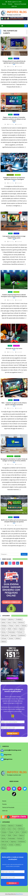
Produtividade (11, 632)
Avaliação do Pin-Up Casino (14, 348)
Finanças (11, 625)
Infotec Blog (11, 66)
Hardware (23, 625)
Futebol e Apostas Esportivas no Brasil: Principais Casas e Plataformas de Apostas (14, 295)
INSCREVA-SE (12, 883)
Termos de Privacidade (20, 4)
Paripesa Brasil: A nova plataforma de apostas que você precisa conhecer (14, 62)
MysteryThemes (19, 894)
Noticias (3, 632)
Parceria (10, 4)
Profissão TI (20, 632)
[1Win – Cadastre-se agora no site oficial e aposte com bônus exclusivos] (14, 387)
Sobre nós (14, 6)
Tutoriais (11, 638)
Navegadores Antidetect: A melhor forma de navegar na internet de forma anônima (14, 460)
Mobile (9, 629)
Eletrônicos (21, 622)
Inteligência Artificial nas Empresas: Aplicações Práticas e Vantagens (14, 178)
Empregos (4, 625)
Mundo (15, 629)
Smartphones (21, 635)
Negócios (18, 175)
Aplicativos (11, 619)
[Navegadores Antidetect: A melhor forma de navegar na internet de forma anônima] (14, 443)
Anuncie (4, 4)
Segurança (10, 456)
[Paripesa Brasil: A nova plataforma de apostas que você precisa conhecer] (14, 46)
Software (17, 456)
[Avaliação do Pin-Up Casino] (14, 333)
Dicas (14, 622)
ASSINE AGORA (12, 733)
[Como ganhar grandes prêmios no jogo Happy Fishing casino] (14, 221)
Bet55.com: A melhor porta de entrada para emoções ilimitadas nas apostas (14, 521)
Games (10, 58)
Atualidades (10, 175)
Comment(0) (19, 66)
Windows (3, 641)
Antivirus (3, 619)
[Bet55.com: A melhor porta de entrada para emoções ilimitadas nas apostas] (14, 504)
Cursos (9, 622)
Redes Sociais (4, 635)
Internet (16, 58)
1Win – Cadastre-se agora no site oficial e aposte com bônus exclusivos (14, 403)
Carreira (3, 622)
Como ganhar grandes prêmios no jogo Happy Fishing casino (14, 237)
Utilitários (16, 345)
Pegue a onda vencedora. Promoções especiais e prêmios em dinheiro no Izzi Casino (14, 119)
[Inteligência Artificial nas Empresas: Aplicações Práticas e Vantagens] (14, 162)
